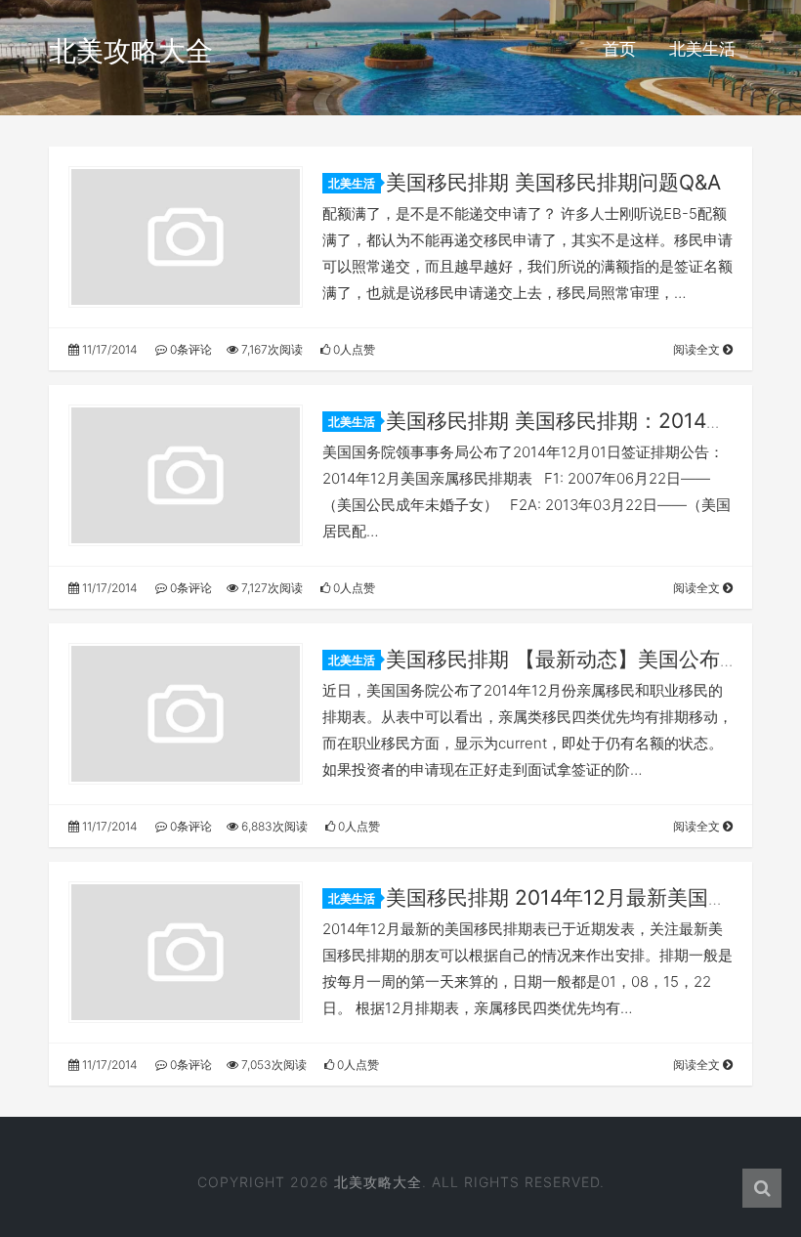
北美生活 (702, 49)
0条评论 (189, 349)
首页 (619, 49)
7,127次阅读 (270, 587)
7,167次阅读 (270, 349)
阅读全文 (698, 349)
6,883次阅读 (273, 826)
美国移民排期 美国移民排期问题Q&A (553, 182)
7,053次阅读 (272, 1064)
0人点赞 (352, 349)
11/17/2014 (108, 349)
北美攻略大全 (131, 50)
